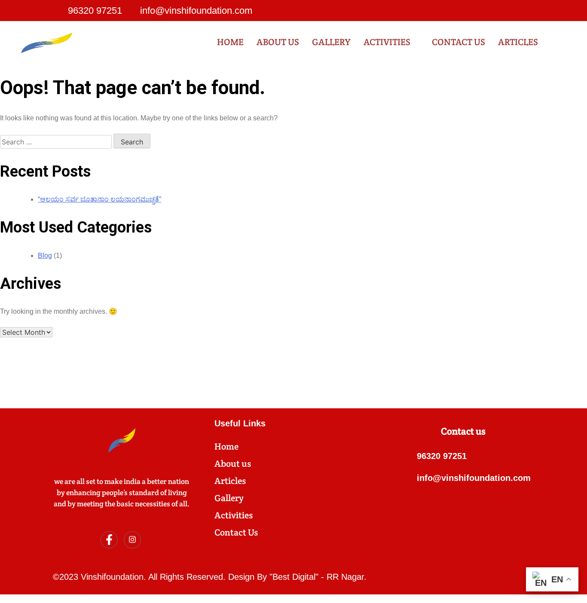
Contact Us (458, 42)
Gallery (331, 42)
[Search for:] (56, 142)
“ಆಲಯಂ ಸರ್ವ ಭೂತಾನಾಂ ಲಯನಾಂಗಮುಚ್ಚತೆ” (99, 199)
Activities (387, 42)
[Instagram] (523, 10)
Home (230, 42)
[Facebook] (505, 10)
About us (278, 42)
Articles (518, 42)
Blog (45, 255)
